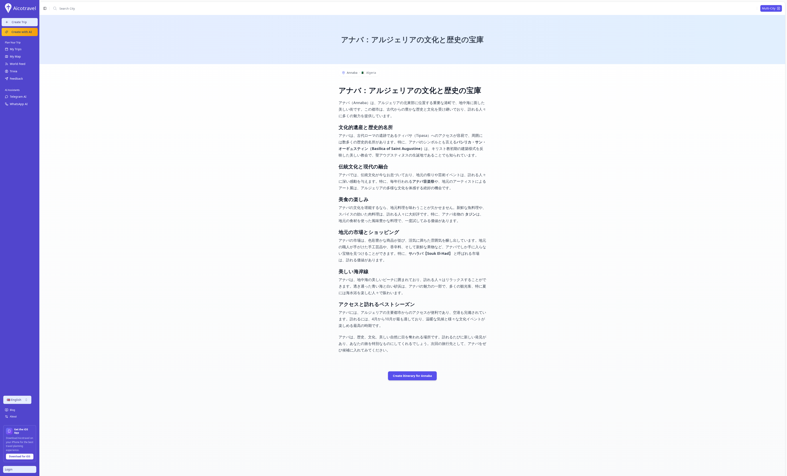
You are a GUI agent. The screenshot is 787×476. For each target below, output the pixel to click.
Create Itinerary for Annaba (412, 376)
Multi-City (768, 8)
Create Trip (19, 22)
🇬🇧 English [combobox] (14, 400)
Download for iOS (19, 456)
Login (9, 469)
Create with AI (21, 32)
